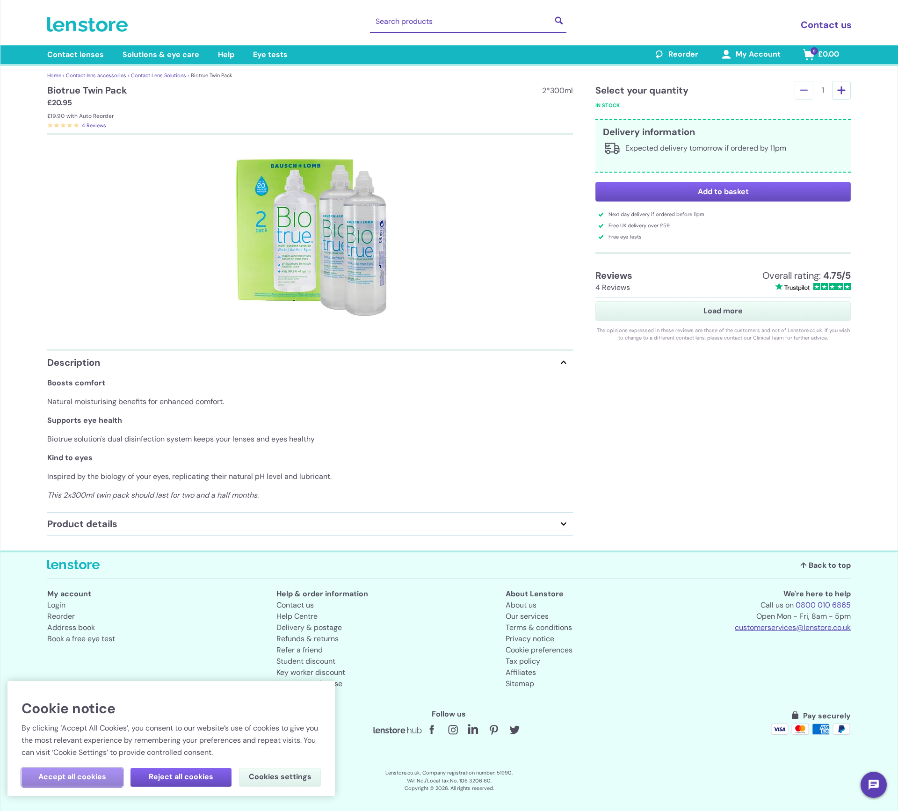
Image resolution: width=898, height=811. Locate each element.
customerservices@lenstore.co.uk (793, 627)
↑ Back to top (825, 565)
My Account (758, 54)
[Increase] (841, 90)
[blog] (397, 730)
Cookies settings (280, 777)
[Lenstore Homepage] (89, 24)
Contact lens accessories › (97, 75)
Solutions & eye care (161, 54)
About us (521, 605)
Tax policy (523, 661)
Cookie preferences (539, 650)
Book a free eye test (81, 639)
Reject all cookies (181, 777)
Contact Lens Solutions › (160, 75)
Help (226, 54)
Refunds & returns (307, 639)
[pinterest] (494, 730)
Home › (55, 75)
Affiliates (521, 672)
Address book (71, 627)
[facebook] (432, 730)
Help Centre (297, 616)
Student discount (305, 661)
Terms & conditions (539, 627)
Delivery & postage (309, 627)
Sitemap (520, 683)
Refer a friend (299, 650)
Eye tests (270, 54)
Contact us (826, 25)
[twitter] (514, 730)
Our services (527, 616)
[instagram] (452, 730)
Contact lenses (75, 54)
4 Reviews (94, 125)
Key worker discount (310, 672)
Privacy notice (530, 639)
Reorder (683, 54)
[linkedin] (473, 730)
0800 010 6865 (823, 605)
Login (56, 605)
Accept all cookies (72, 777)
